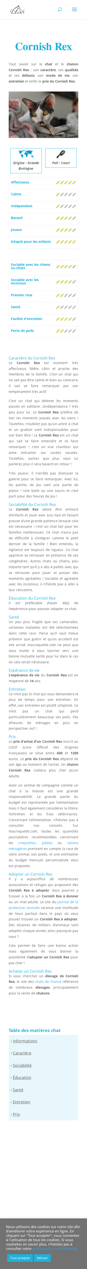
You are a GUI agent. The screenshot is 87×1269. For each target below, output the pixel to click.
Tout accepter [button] (20, 1258)
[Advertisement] (43, 1171)
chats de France (48, 981)
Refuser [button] (42, 1258)
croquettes (27, 843)
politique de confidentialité (54, 1248)
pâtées (47, 843)
